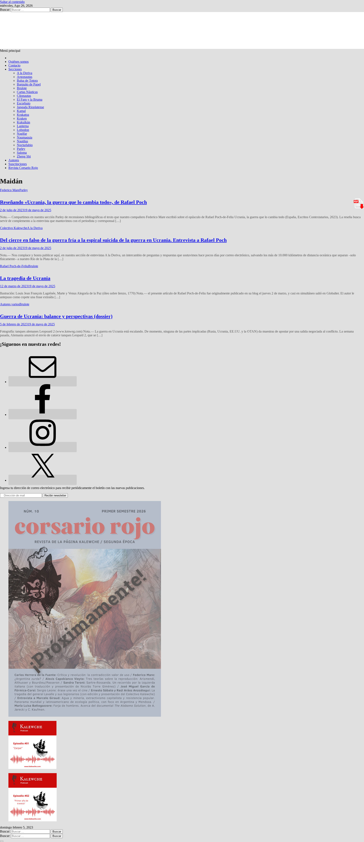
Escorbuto (23, 103)
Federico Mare (9, 190)
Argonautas (24, 77)
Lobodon (23, 130)
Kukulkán (23, 122)
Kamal (21, 111)
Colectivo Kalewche (13, 228)
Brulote (22, 88)
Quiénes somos (18, 61)
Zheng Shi (24, 156)
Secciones (15, 69)
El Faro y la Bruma (29, 99)
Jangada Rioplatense (30, 107)
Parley (21, 149)
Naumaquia (24, 137)
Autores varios (9, 304)
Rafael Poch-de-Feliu (14, 266)
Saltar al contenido (12, 2)
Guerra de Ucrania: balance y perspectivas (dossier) (56, 316)
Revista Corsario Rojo (23, 168)
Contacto (14, 65)
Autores (13, 160)
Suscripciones (17, 164)
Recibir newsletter (55, 495)
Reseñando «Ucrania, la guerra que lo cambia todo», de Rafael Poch (73, 202)
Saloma (22, 152)
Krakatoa (23, 114)
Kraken (22, 118)
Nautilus (22, 141)
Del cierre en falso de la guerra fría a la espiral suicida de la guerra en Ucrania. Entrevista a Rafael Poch (113, 240)
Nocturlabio (25, 145)
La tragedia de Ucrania (25, 278)
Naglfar (22, 133)
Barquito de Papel (29, 84)
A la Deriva (24, 73)
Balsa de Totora (27, 80)
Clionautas (24, 96)
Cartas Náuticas (27, 92)
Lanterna (23, 126)
